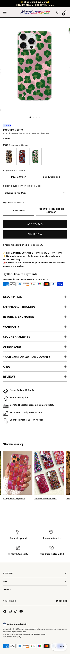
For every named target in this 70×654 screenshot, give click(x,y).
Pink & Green (18, 176)
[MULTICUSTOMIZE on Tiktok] (16, 612)
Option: (13, 202)
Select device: (21, 185)
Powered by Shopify (12, 637)
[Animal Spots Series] (9, 156)
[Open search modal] (57, 12)
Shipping (8, 244)
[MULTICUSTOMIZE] (35, 12)
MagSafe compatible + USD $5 (51, 210)
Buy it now (35, 234)
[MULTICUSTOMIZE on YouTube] (21, 612)
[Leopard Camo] (35, 156)
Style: (14, 170)
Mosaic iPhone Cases (45, 498)
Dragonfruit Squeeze (14, 498)
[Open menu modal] (4, 12)
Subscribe (61, 601)
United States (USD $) (17, 624)
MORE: (15, 145)
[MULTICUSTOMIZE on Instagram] (10, 612)
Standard (19, 210)
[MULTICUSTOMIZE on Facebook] (5, 612)
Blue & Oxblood (51, 176)
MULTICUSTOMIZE (28, 629)
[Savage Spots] (22, 156)
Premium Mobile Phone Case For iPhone (26, 133)
